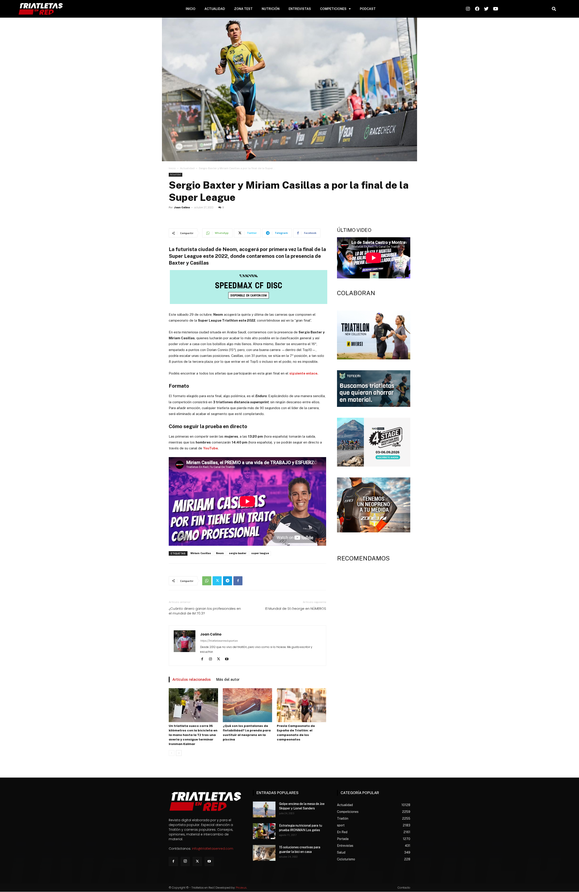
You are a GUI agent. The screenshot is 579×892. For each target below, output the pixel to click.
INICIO (190, 9)
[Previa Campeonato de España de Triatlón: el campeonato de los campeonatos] (301, 705)
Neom (220, 553)
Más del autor (228, 679)
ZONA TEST (243, 9)
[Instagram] (212, 659)
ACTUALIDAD (214, 9)
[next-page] (179, 753)
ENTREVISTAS (300, 9)
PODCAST (368, 9)
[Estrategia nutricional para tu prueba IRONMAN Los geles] (264, 831)
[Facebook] (237, 580)
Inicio (172, 168)
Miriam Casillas (200, 553)
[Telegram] (227, 580)
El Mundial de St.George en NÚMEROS (295, 608)
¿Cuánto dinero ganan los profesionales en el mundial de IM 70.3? (205, 611)
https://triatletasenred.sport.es (219, 641)
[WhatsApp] (206, 580)
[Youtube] (228, 659)
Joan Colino (182, 207)
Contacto (404, 888)
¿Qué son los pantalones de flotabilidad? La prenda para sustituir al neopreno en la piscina (247, 733)
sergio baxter (237, 553)
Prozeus (241, 888)
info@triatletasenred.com (212, 848)
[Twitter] (217, 580)
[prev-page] (171, 753)
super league (260, 553)
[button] (554, 9)
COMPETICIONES (333, 9)
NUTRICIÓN (271, 9)
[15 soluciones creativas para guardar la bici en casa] (264, 853)
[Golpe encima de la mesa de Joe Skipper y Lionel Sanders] (264, 809)
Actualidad (187, 168)
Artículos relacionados (191, 679)
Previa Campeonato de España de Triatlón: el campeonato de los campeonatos (296, 733)
